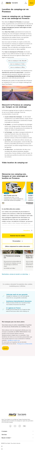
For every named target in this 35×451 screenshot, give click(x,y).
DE (2, 449)
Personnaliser (17, 241)
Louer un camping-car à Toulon (17, 64)
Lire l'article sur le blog (9, 268)
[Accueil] (11, 3)
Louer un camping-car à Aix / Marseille (17, 60)
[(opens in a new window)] (10, 426)
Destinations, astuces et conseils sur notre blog (15, 274)
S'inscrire (5, 348)
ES (1, 446)
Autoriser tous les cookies (17, 235)
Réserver (31, 3)
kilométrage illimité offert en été (16, 76)
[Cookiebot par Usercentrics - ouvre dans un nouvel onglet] (26, 203)
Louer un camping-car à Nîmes (17, 67)
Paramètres (26, 230)
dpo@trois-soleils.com (14, 340)
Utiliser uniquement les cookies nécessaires (17, 246)
